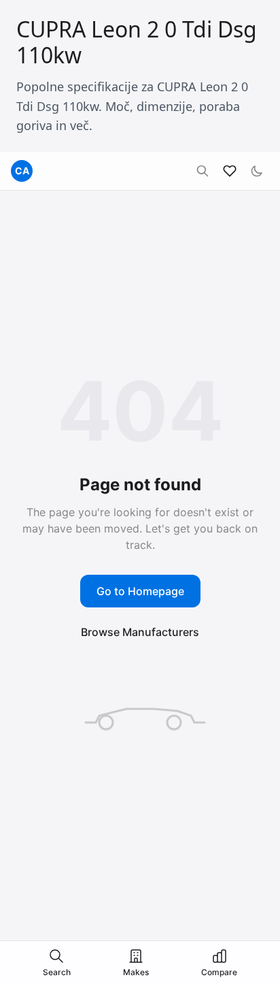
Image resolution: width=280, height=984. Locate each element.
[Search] (202, 171)
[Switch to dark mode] (257, 171)
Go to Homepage (140, 591)
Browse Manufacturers (140, 632)
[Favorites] (229, 171)
